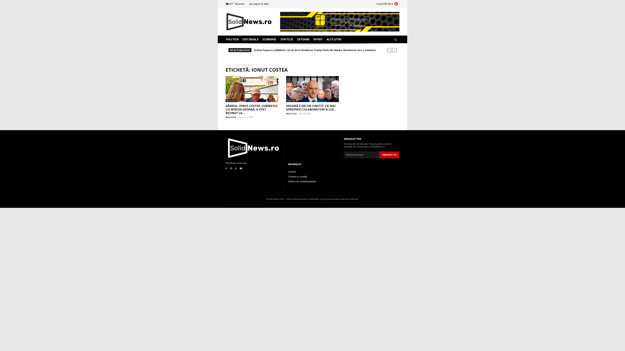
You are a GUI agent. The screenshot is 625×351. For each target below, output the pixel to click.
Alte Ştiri (231, 100)
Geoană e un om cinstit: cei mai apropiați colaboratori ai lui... (311, 107)
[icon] (396, 4)
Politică (291, 100)
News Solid (231, 117)
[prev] (389, 50)
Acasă (228, 65)
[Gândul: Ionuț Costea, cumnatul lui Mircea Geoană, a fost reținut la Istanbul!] (252, 89)
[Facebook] (226, 168)
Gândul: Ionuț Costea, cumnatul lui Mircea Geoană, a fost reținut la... (252, 109)
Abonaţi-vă (389, 154)
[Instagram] (231, 168)
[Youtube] (241, 168)
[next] (394, 50)
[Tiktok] (236, 168)
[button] (395, 39)
